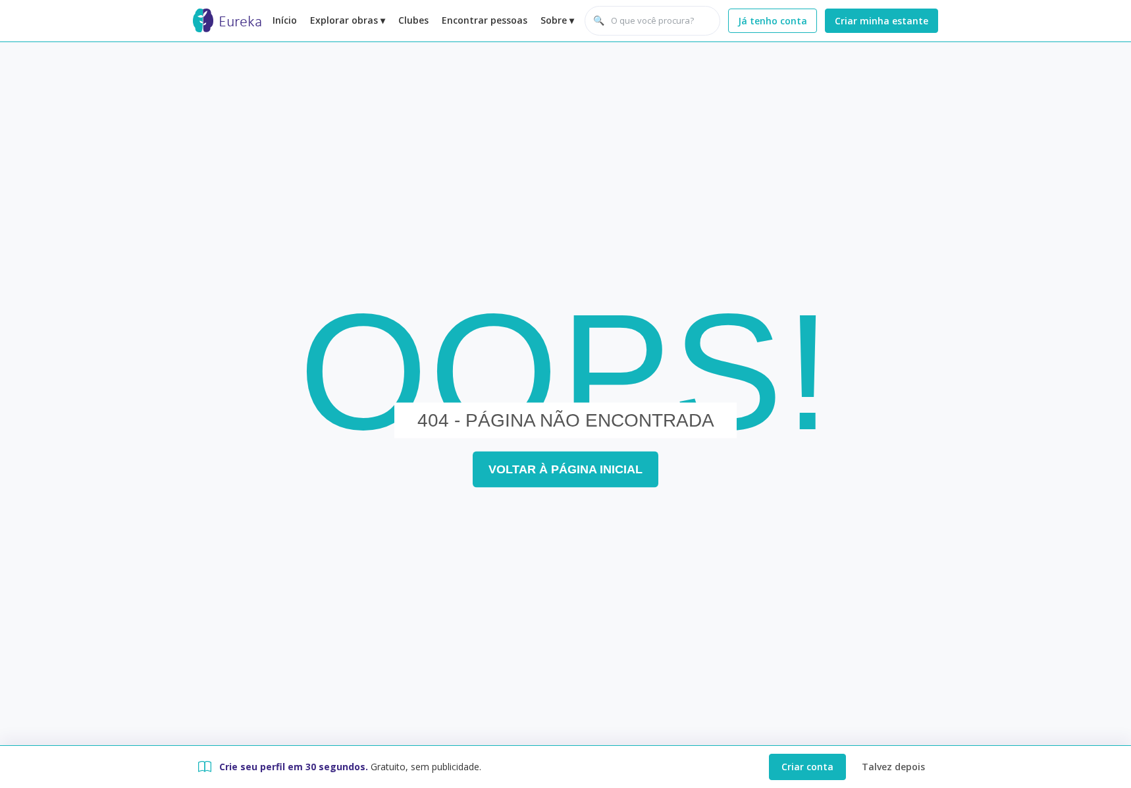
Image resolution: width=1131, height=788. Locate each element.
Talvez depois (893, 766)
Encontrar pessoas (484, 20)
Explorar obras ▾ (347, 20)
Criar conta (807, 766)
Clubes (413, 20)
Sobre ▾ (557, 20)
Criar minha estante (881, 20)
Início (285, 20)
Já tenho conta (772, 20)
